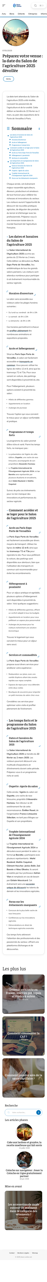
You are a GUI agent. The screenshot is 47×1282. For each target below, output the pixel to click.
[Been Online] (17, 5)
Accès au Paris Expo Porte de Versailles (25, 152)
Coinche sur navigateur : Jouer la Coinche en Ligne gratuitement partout (24, 1173)
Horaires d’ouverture (19, 139)
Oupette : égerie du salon (20, 170)
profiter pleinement (19, 330)
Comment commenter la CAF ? (24, 1034)
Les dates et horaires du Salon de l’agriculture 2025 (21, 136)
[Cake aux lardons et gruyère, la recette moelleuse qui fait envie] (24, 1132)
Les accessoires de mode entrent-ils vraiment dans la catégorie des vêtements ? (23, 1209)
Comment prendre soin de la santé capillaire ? (23, 1076)
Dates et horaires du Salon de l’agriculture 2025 (22, 166)
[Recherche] (35, 5)
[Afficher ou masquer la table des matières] (36, 128)
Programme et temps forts (21, 145)
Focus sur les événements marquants (25, 178)
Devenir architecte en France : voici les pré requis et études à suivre (23, 993)
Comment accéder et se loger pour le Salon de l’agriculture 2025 (24, 149)
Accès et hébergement (19, 142)
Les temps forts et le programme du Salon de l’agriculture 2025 (24, 161)
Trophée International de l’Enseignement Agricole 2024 (22, 174)
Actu (8, 79)
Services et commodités (20, 158)
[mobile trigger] (4, 5)
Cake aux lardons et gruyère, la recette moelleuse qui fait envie (24, 1143)
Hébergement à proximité (21, 155)
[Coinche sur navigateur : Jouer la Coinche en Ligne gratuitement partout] (24, 1160)
